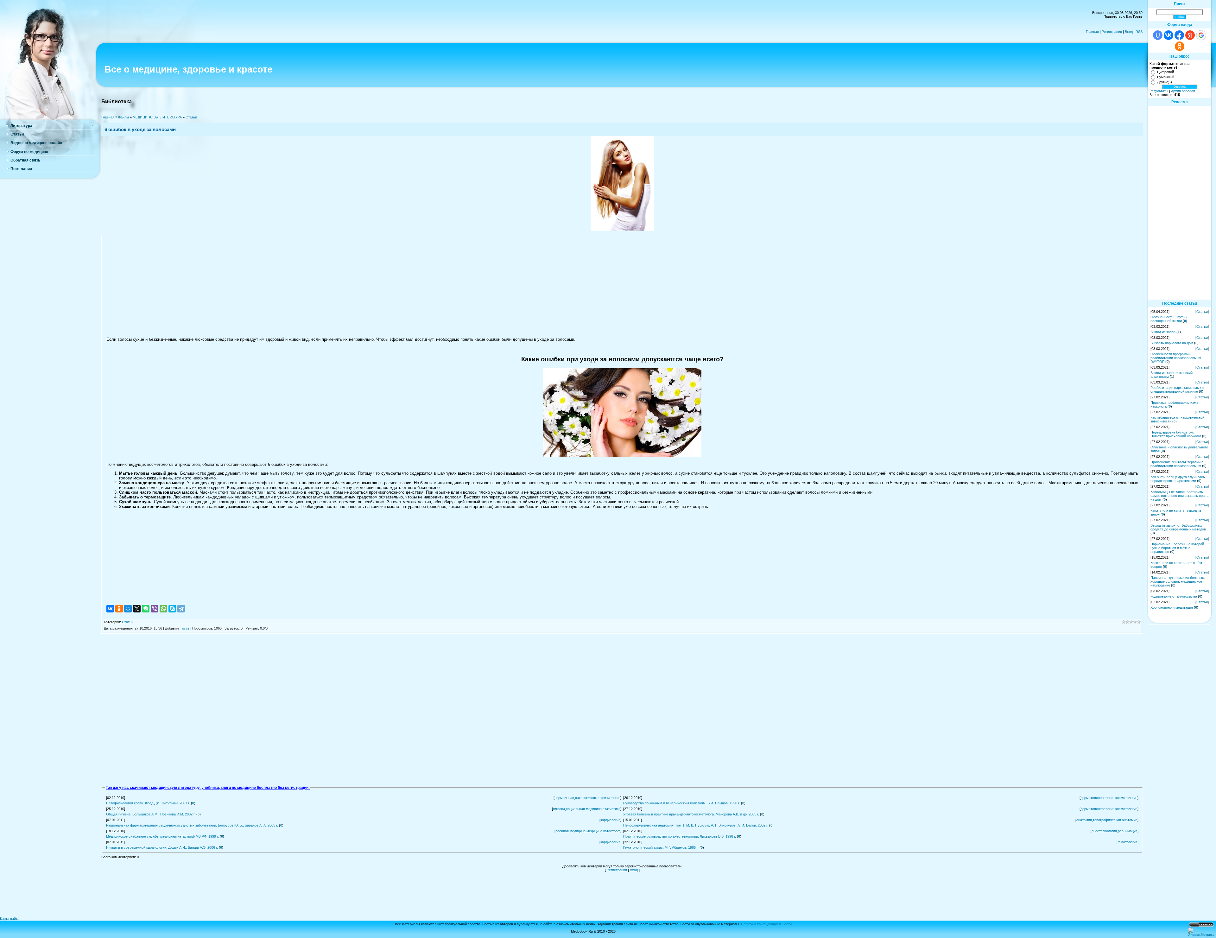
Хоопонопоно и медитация (1171, 607)
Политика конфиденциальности (766, 924)
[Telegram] (181, 608)
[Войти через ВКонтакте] (1168, 35)
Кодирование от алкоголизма (1173, 596)
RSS (1139, 32)
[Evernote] (145, 608)
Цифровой (1165, 72)
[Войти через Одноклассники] (1179, 46)
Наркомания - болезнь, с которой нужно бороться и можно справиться (1177, 548)
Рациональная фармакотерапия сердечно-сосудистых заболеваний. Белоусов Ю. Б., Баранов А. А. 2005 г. (192, 825)
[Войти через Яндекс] (1190, 35)
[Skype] (172, 608)
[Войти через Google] (1201, 35)
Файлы (123, 117)
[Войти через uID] (1157, 35)
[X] (137, 608)
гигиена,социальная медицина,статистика (586, 809)
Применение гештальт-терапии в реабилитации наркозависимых (1176, 464)
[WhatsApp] (163, 608)
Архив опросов (1183, 91)
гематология (1127, 842)
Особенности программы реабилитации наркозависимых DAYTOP (1175, 358)
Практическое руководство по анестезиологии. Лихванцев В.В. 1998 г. (679, 836)
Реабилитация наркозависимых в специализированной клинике (1177, 389)
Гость (184, 628)
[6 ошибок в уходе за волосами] (622, 230)
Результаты (1159, 91)
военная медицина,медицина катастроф (587, 831)
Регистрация (1112, 32)
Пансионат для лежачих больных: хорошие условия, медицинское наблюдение (1177, 581)
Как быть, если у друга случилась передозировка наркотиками (1177, 479)
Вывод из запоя (1162, 332)
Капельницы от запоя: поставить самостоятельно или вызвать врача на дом (1179, 495)
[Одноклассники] (119, 608)
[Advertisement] (622, 286)
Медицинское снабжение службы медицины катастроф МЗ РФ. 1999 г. (162, 836)
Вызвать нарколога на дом (1171, 343)
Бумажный (1165, 77)
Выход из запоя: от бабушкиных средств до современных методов (1178, 527)
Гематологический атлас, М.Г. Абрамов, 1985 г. (661, 847)
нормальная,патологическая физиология (587, 798)
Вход (1129, 32)
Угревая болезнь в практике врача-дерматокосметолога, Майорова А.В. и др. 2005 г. (691, 814)
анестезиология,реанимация (1114, 831)
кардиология (610, 820)
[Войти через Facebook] (1179, 35)
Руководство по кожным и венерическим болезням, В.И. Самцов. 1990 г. (681, 803)
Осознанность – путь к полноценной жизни (1168, 319)
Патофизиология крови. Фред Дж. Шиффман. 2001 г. (148, 803)
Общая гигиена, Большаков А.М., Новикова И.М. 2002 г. (150, 814)
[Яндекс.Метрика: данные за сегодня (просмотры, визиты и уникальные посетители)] (1201, 932)
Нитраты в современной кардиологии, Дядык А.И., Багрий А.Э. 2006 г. (162, 847)
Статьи (191, 117)
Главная (1092, 32)
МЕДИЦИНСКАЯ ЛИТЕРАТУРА (157, 117)
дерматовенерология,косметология (1108, 798)
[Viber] (154, 608)
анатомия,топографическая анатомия (1106, 820)
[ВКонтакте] (110, 608)
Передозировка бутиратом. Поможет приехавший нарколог (1175, 434)
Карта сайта (9, 919)
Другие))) (1164, 82)
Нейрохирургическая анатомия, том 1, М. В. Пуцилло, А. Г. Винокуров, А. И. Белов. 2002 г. (695, 825)
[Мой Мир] (128, 608)
